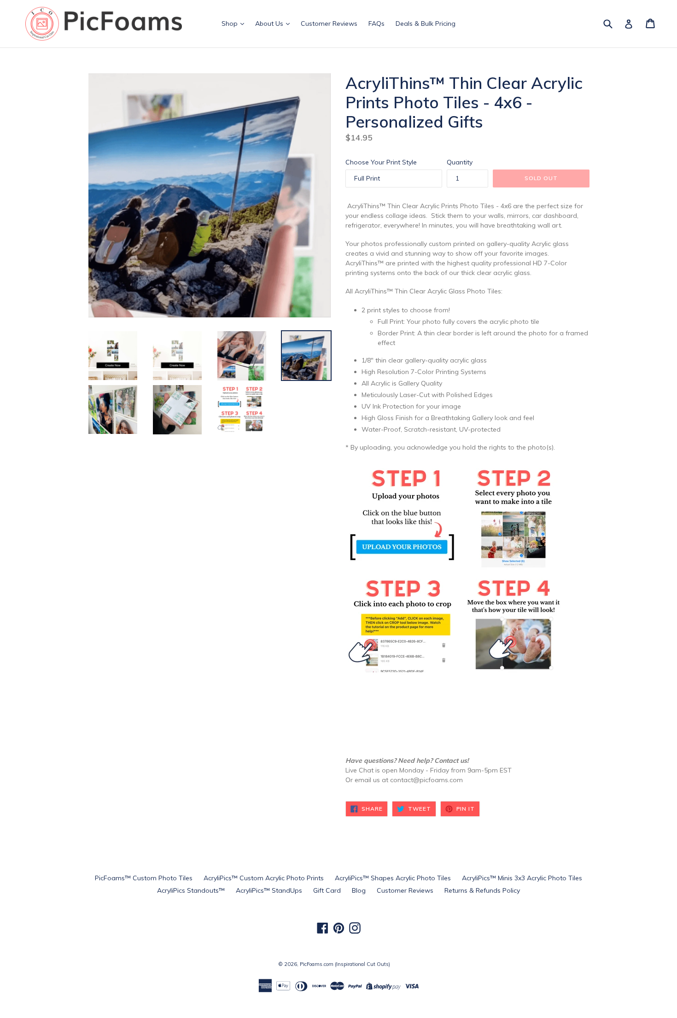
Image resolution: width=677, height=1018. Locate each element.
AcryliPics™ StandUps (269, 890)
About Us (270, 23)
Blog (359, 890)
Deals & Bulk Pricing (425, 23)
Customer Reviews (329, 23)
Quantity (460, 162)
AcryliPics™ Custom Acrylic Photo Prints (264, 878)
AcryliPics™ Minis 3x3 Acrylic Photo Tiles (522, 878)
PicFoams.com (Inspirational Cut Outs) (345, 964)
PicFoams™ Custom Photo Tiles (144, 878)
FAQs (376, 23)
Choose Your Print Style (381, 162)
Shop (230, 23)
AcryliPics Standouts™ (191, 890)
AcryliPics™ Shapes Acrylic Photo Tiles (393, 878)
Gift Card (327, 890)
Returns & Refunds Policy (482, 890)
